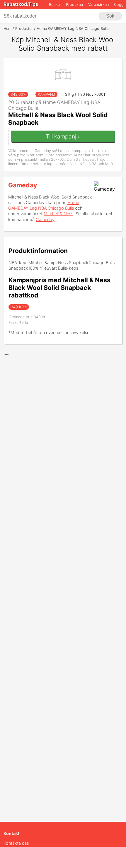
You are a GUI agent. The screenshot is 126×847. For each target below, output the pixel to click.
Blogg (118, 4)
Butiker (55, 4)
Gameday (22, 185)
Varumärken (98, 4)
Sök (110, 15)
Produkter (75, 4)
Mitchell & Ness (58, 213)
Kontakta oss (16, 843)
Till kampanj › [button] (63, 136)
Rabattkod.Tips (21, 4)
